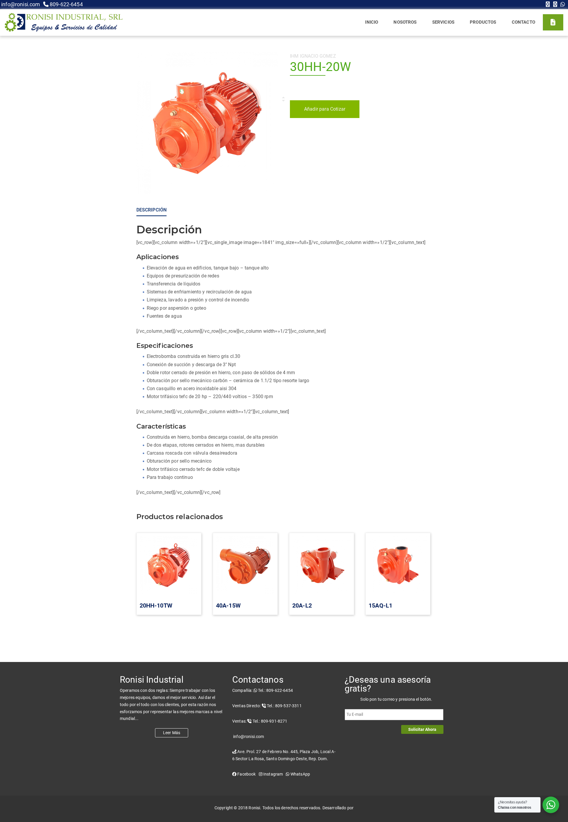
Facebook (246, 774)
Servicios (443, 22)
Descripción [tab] (151, 210)
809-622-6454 (66, 4)
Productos (483, 22)
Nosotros (405, 22)
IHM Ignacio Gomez (313, 56)
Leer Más (171, 732)
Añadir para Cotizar (324, 109)
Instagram (272, 774)
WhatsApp (300, 774)
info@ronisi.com (20, 4)
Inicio (371, 22)
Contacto (523, 22)
